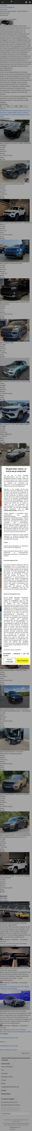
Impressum (17, 653)
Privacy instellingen (9, 661)
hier (23, 510)
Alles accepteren (22, 661)
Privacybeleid (7, 653)
